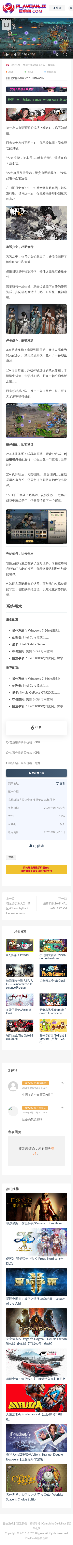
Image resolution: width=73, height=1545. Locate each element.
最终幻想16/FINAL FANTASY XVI (55, 906)
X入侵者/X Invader (17, 955)
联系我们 (21, 1523)
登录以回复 (63, 1083)
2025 (10, 72)
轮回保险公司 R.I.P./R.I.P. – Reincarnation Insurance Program (19, 984)
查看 (62, 783)
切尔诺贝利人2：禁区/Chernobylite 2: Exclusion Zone (18, 908)
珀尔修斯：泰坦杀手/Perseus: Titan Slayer (34, 1223)
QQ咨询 (38, 846)
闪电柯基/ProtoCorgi (52, 980)
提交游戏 (8, 1523)
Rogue (30, 72)
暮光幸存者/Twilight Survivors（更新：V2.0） (53, 1039)
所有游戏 (51, 72)
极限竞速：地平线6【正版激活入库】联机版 (36, 1379)
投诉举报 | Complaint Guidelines (48, 1523)
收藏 (52, 65)
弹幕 (11, 857)
